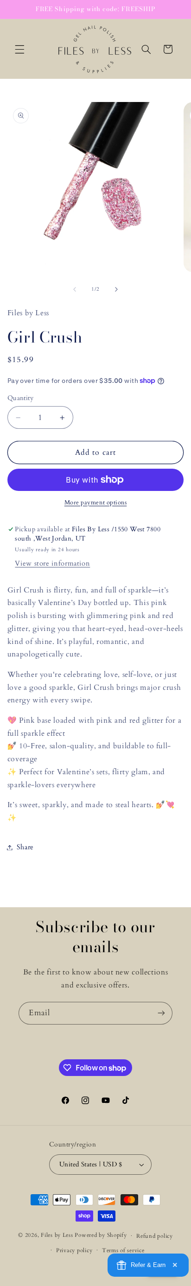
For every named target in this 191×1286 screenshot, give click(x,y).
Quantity (20, 398)
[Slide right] (116, 289)
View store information (52, 563)
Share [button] (25, 847)
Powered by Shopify (101, 1235)
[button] (19, 49)
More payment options (95, 503)
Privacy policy (74, 1250)
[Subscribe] (161, 1013)
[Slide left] (74, 289)
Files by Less (57, 1235)
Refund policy (154, 1236)
